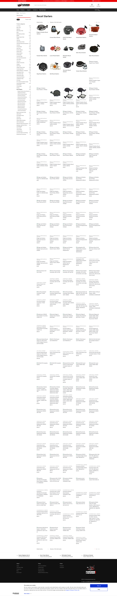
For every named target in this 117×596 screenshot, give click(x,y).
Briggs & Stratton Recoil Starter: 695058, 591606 (42, 165)
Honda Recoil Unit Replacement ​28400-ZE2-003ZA (41, 447)
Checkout (98, 6)
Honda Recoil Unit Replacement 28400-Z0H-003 (41, 424)
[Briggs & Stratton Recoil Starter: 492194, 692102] (68, 116)
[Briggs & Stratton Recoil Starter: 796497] (55, 157)
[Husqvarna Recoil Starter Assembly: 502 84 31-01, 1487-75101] (42, 505)
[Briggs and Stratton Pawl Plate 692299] (81, 159)
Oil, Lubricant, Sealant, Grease (22, 81)
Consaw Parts (19, 46)
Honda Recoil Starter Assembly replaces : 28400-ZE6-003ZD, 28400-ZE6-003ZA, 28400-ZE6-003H (54, 400)
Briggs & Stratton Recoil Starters (23, 91)
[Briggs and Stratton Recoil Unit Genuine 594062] (42, 229)
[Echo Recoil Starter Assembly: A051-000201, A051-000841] (68, 295)
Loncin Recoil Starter (21, 100)
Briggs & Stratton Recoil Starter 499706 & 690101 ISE (81, 104)
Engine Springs (19, 53)
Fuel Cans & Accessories (21, 57)
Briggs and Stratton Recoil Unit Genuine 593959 (93, 216)
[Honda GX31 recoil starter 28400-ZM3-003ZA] (94, 368)
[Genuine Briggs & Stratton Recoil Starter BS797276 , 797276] (81, 319)
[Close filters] (31, 15)
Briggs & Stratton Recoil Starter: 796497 (55, 165)
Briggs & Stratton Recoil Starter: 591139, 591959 (42, 143)
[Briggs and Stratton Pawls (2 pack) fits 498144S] (94, 159)
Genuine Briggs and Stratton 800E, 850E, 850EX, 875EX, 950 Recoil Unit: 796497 (94, 331)
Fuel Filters (19, 59)
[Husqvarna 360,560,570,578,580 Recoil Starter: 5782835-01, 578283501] (42, 483)
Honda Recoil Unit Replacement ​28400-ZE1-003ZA (94, 424)
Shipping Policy (41, 571)
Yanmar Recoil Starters (22, 110)
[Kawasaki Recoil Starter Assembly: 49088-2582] (68, 530)
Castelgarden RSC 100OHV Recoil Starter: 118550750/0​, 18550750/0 (81, 261)
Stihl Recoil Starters (21, 107)
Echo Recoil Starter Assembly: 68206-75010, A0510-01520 (55, 303)
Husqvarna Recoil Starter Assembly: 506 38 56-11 (55, 513)
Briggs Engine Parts (20, 37)
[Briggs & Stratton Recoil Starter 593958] (94, 90)
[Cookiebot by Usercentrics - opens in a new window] (15, 594)
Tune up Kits (19, 128)
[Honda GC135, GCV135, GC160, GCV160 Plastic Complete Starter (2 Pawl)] (68, 368)
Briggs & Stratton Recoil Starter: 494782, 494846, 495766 (94, 124)
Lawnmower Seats (20, 75)
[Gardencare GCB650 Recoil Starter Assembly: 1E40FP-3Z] (42, 319)
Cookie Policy (41, 567)
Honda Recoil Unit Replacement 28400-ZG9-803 (81, 447)
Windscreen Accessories (21, 134)
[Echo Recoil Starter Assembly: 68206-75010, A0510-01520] (55, 295)
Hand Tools (19, 65)
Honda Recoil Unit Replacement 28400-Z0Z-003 (67, 424)
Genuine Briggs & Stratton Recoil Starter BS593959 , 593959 (68, 330)
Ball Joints (19, 27)
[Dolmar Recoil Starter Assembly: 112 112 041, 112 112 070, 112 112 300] (81, 274)
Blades (18, 35)
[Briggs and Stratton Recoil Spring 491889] (55, 205)
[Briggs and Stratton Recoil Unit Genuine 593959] (94, 205)
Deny (99, 589)
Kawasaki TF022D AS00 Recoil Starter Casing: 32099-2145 (81, 540)
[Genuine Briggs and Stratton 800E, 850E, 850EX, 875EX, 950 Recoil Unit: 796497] (94, 319)
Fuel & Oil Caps (19, 56)
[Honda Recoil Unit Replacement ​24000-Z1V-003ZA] (81, 392)
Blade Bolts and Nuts (21, 34)
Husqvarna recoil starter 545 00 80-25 (94, 494)
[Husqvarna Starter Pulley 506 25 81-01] (81, 506)
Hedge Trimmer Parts (21, 67)
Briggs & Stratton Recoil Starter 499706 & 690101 (68, 103)
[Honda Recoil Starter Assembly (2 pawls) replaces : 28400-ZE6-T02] (42, 390)
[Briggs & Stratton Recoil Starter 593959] (55, 115)
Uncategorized (19, 131)
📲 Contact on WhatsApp (21, 0)
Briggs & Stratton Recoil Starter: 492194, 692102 (68, 125)
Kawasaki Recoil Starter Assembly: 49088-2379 (55, 538)
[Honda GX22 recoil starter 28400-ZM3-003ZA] (81, 368)
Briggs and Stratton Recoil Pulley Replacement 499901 (94, 193)
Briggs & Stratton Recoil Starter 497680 (55, 103)
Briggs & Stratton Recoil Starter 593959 (55, 123)
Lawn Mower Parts (20, 72)
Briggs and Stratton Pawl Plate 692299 (81, 169)
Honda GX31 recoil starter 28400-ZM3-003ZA (93, 378)
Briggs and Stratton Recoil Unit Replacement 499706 (81, 240)
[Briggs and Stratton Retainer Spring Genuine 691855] (42, 252)
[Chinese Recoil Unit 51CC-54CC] (42, 275)
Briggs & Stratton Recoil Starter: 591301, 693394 (55, 143)
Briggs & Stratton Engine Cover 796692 (94, 81)
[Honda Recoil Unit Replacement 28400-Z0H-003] (42, 414)
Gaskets (18, 64)
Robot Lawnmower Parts (21, 112)
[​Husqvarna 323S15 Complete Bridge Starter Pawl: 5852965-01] (81, 459)
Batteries (18, 29)
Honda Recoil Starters (41, 374)
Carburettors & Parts (20, 41)
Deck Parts (19, 48)
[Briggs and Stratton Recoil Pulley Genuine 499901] (68, 182)
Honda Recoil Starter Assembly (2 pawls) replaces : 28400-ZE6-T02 (42, 400)
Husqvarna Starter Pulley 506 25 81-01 (81, 514)
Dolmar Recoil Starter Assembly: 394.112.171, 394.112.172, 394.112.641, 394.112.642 (94, 283)
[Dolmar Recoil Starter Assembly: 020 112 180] (55, 274)
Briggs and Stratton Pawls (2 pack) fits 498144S (93, 170)
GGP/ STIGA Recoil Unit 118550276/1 (81, 353)
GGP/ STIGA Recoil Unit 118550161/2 (68, 354)
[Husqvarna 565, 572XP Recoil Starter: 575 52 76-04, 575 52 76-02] (55, 483)
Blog (17, 571)
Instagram (62, 567)
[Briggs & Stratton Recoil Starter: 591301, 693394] (55, 135)
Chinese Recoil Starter (93, 259)
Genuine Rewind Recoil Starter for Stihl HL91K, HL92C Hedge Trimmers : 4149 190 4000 (42, 355)
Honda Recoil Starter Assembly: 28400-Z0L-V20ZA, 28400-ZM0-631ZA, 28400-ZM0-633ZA (68, 399)
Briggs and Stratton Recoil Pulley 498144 (54, 192)
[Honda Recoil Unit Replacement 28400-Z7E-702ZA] (81, 414)
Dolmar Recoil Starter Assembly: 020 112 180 (55, 281)
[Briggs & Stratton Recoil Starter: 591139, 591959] (42, 135)
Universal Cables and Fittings (22, 132)
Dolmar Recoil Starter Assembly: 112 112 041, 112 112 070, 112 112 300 (81, 282)
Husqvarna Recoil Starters (81, 464)
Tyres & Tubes (19, 129)
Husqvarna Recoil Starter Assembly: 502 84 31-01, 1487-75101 (42, 513)
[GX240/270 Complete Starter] (42, 368)
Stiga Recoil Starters (21, 106)
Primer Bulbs (19, 86)
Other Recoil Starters (54, 278)
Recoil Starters (19, 89)
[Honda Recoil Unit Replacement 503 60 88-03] (55, 459)
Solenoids (18, 117)
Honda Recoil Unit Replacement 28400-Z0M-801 (54, 424)
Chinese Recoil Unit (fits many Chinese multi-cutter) (94, 262)
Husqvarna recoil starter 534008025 (81, 494)
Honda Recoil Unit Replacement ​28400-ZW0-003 (94, 447)
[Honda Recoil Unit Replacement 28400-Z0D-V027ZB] (94, 392)
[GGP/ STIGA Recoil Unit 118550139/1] (55, 344)
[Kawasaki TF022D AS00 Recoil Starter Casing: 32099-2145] (81, 531)
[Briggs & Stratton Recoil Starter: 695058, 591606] (42, 157)
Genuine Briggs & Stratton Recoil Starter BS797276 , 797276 (81, 330)
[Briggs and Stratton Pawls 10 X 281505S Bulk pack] (42, 182)
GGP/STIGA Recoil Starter (81, 257)
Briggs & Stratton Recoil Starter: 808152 (68, 165)
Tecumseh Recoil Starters (22, 109)
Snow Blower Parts (20, 115)
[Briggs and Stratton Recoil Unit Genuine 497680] (68, 205)
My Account (92, 6)
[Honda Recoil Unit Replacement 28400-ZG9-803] (81, 437)
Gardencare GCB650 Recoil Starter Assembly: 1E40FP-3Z (42, 328)
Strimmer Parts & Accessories (22, 123)
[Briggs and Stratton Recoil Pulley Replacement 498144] (81, 182)
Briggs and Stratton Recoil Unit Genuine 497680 (67, 216)
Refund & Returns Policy (43, 572)
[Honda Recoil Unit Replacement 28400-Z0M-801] (55, 414)
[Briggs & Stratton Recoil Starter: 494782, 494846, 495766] (94, 115)
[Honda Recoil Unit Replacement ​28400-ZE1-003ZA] (94, 414)
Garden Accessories (20, 62)
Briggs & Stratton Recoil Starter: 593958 (68, 145)
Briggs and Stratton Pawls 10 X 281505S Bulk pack (42, 193)
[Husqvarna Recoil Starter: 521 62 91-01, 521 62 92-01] (68, 507)
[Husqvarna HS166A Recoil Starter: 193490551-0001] (68, 483)
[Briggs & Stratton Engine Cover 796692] (94, 69)
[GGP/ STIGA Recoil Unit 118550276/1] (81, 344)
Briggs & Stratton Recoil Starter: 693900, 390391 (94, 147)
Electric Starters (20, 49)
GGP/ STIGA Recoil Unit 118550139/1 (55, 353)
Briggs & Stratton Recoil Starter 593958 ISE (42, 121)
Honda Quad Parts (20, 69)
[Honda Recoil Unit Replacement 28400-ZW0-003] (42, 459)
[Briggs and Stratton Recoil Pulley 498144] (55, 182)
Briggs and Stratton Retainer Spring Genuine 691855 (42, 263)
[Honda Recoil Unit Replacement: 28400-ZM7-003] (68, 459)
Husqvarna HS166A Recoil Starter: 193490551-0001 (67, 493)
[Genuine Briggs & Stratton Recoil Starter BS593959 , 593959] (68, 319)
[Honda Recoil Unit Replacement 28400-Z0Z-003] (68, 414)
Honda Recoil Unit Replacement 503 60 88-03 (54, 469)
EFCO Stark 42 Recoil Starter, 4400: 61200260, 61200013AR (94, 307)
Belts (18, 32)
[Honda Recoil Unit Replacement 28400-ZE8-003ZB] (68, 437)
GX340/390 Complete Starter (55, 377)
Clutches (18, 45)
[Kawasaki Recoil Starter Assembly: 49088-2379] (55, 530)
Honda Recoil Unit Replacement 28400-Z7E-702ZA (81, 424)
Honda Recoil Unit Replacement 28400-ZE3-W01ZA (54, 447)
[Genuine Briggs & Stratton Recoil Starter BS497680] (55, 319)
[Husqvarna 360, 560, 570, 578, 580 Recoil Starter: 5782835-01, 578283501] (94, 459)
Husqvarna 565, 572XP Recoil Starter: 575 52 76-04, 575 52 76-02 (55, 493)
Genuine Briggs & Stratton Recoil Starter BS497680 (55, 330)
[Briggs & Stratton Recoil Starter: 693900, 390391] (94, 137)
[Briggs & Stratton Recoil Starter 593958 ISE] (42, 114)
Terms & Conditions (42, 565)
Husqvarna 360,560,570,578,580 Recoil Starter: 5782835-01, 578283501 (42, 494)
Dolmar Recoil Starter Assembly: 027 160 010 (68, 281)
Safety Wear (19, 114)
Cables (18, 38)
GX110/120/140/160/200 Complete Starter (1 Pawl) (94, 353)
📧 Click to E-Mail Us (96, 0)
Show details (27, 593)
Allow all (99, 585)
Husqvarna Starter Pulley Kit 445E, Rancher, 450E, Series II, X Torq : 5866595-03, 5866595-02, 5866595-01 (94, 518)
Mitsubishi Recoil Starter (22, 101)
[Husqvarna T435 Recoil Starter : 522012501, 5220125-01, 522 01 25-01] (42, 530)
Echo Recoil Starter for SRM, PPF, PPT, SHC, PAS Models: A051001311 (81, 306)
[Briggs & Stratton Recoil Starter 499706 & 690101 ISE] (81, 93)
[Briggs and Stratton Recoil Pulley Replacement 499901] (94, 182)
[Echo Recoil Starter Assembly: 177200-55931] (42, 295)
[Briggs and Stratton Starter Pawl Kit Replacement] (68, 252)
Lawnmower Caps (20, 73)
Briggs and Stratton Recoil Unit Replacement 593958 (94, 240)
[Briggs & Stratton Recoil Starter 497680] (55, 93)
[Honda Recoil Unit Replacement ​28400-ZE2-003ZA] (42, 437)
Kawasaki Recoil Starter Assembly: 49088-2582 (68, 538)
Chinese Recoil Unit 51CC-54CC (41, 285)
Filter (18, 19)
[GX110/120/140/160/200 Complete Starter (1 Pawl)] (94, 344)
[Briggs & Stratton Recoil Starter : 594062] (42, 93)
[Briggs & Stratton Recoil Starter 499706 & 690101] (68, 93)
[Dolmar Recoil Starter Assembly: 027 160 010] (68, 274)
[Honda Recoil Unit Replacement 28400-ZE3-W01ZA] (55, 437)
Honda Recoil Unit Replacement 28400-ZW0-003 (41, 469)
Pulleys (18, 87)
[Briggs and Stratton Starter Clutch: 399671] (55, 252)
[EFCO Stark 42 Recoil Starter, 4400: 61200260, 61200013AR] (94, 297)
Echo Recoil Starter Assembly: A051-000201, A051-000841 (68, 303)
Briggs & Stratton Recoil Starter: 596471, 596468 (81, 145)
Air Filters (18, 26)
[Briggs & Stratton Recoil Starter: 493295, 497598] (81, 115)
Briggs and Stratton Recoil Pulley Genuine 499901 (68, 193)
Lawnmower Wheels (20, 77)
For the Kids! (19, 54)
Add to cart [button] (95, 86)
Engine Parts (19, 51)
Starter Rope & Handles (21, 120)
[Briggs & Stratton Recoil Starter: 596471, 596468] (81, 136)
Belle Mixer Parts (20, 30)
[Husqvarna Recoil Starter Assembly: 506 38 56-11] (55, 506)
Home (18, 13)
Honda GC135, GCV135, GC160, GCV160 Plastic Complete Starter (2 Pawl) (68, 378)
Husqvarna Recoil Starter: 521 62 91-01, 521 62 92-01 (67, 517)
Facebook (62, 565)
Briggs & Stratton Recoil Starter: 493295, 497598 (81, 124)
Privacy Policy (41, 569)
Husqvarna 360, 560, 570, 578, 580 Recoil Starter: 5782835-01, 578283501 (94, 470)
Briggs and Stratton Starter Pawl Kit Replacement (67, 263)
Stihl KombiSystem (20, 122)
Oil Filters (18, 80)
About (18, 565)
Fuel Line (18, 61)
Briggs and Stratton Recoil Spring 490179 (41, 215)
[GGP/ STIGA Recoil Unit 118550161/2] (68, 344)
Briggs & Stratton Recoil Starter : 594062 (42, 103)
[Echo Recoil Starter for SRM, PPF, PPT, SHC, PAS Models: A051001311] (81, 296)
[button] (97, 10)
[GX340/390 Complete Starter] (55, 368)
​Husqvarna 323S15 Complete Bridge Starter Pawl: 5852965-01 (81, 468)
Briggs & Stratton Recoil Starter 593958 (94, 98)
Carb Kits (18, 40)
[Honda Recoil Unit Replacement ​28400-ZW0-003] (94, 437)
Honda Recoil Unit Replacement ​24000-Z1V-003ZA (81, 402)
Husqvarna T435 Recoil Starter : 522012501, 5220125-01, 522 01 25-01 (42, 539)
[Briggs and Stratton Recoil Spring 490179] (42, 205)
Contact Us (19, 569)
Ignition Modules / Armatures (22, 70)
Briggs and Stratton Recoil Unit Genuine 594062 (41, 240)
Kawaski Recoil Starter (80, 537)
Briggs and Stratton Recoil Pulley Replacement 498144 (81, 193)
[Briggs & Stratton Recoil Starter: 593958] (68, 136)
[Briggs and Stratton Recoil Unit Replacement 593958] (94, 229)
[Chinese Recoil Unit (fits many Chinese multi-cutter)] (94, 252)
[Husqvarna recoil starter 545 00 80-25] (94, 484)
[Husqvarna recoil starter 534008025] (81, 484)
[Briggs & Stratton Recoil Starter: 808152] (68, 157)
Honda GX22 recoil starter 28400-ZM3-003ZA (80, 378)
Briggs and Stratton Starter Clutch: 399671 (55, 262)
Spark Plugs (19, 118)
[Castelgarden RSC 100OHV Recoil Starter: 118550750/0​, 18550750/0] (81, 252)
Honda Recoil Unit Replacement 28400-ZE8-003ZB (67, 447)
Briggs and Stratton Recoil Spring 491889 (54, 215)
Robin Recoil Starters (21, 104)
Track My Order (20, 567)
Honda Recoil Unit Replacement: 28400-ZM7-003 (68, 469)
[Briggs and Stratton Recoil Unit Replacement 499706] (81, 229)
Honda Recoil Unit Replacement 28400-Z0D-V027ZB (94, 402)
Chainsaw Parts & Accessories (22, 43)
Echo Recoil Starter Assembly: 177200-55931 (41, 303)
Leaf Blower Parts (20, 78)
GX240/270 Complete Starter (42, 377)
